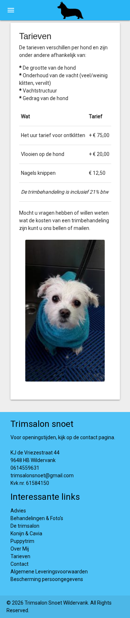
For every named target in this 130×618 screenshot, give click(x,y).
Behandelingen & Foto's (36, 518)
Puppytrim (22, 541)
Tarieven (20, 556)
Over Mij (19, 549)
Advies (18, 511)
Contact (19, 564)
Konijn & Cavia (26, 533)
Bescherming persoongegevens (46, 579)
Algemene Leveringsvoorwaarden (49, 571)
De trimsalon (24, 526)
